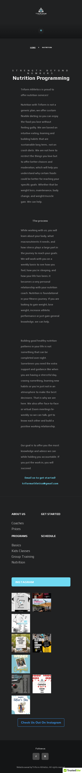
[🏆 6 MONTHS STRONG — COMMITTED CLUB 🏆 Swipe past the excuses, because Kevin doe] (21, 664)
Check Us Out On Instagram (41, 722)
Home (33, 47)
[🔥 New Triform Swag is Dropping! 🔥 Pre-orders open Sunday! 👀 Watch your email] (21, 602)
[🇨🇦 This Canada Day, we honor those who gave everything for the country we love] (42, 684)
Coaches (18, 523)
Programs (19, 536)
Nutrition (18, 562)
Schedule (48, 536)
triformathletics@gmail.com (40, 483)
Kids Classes (21, 551)
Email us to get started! (40, 477)
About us (18, 514)
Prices (16, 529)
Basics (16, 545)
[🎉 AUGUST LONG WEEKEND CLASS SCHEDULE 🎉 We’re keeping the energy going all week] (21, 643)
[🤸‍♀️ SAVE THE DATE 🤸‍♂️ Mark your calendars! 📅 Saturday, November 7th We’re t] (42, 602)
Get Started (50, 514)
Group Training (23, 557)
